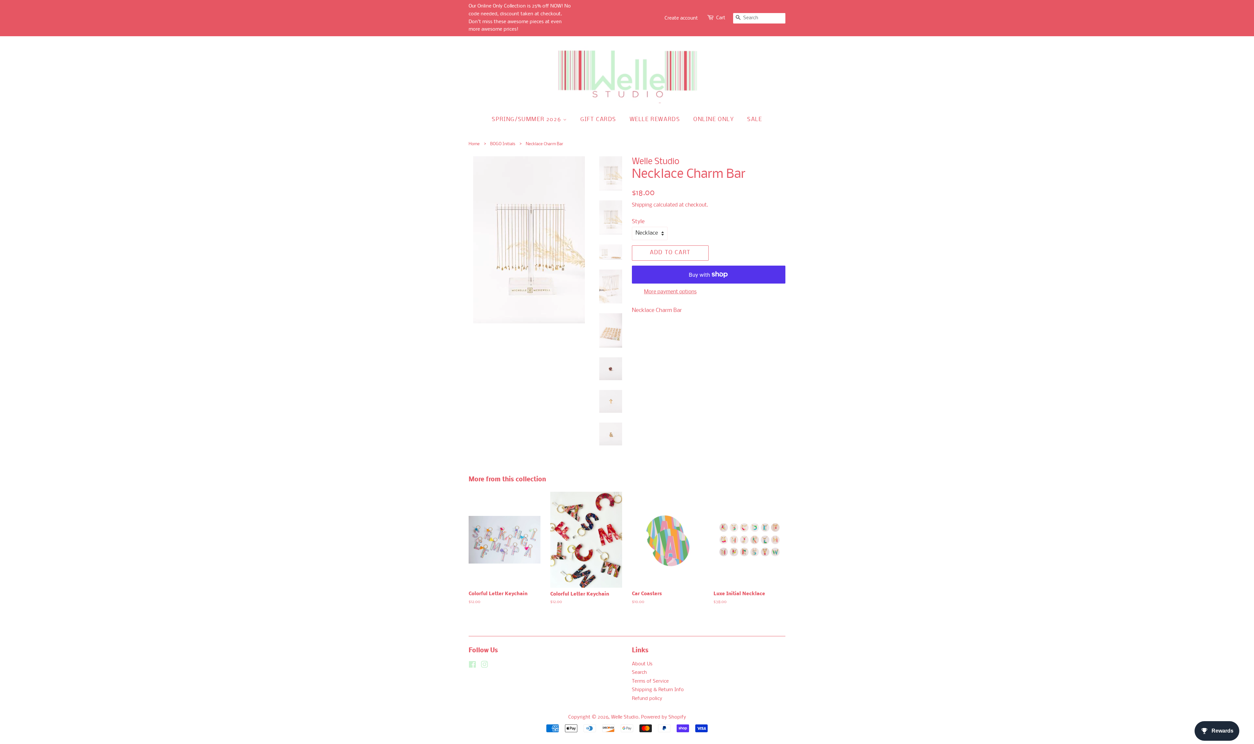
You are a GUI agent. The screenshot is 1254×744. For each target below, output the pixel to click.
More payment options (670, 292)
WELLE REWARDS (655, 119)
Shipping (642, 205)
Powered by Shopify (663, 717)
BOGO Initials (502, 144)
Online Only (713, 119)
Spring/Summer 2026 (527, 119)
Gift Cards (598, 119)
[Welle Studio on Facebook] (472, 666)
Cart (720, 18)
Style (638, 222)
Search (639, 672)
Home (474, 144)
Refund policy (647, 698)
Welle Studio (624, 717)
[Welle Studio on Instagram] (484, 666)
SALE (754, 119)
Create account (681, 18)
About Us (642, 664)
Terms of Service (650, 681)
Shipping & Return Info (658, 690)
